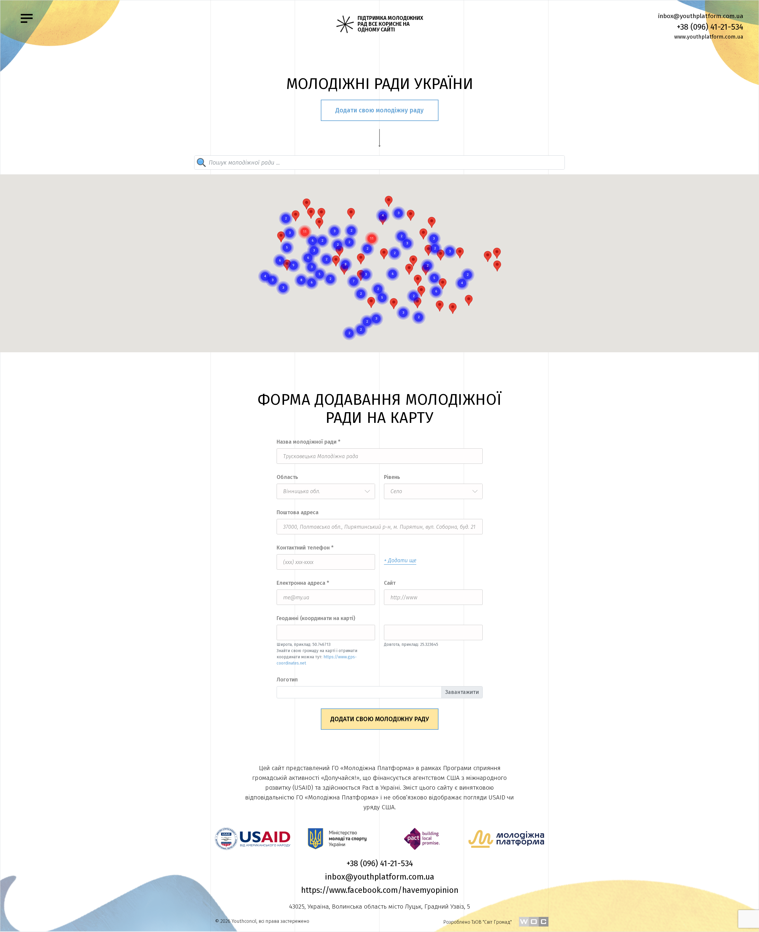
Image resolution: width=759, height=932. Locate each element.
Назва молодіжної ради (308, 442)
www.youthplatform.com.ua (708, 37)
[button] (371, 302)
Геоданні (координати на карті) (316, 618)
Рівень (392, 477)
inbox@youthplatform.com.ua (700, 16)
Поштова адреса (297, 512)
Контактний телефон (305, 547)
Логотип (287, 679)
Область (287, 477)
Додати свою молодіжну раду (379, 110)
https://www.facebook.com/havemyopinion (379, 890)
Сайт (390, 583)
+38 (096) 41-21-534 (710, 27)
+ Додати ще (400, 560)
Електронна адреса (303, 583)
